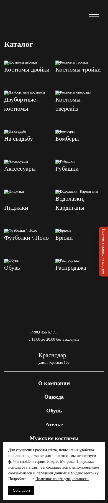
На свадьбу (18, 138)
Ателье (54, 424)
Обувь (12, 267)
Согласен (21, 490)
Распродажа (70, 267)
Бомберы (67, 138)
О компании (54, 383)
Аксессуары (20, 168)
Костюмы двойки (27, 69)
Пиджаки (16, 207)
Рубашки (67, 168)
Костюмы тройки (78, 69)
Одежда (54, 397)
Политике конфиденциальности (62, 479)
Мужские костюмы (54, 438)
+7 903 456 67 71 (43, 332)
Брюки (64, 237)
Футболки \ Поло (26, 237)
